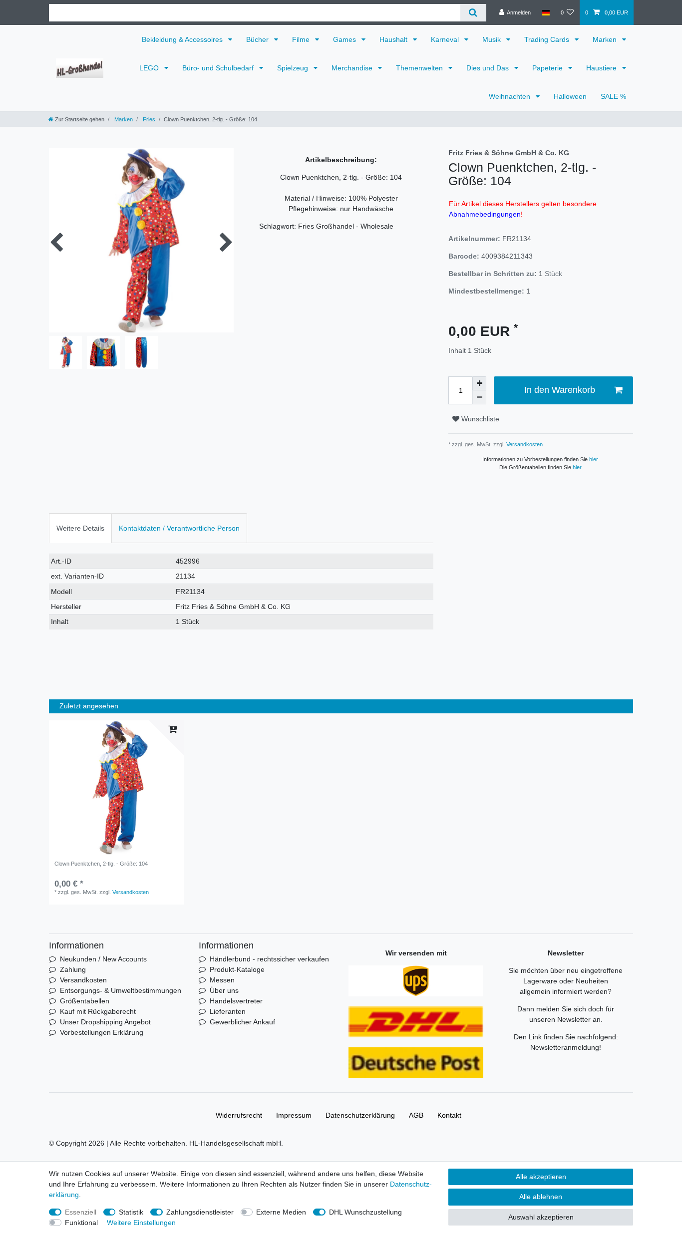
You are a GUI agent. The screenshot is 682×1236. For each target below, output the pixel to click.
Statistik (131, 1212)
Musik (492, 39)
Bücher (258, 39)
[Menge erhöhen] (479, 383)
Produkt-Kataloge (237, 969)
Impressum (294, 1115)
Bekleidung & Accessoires (183, 39)
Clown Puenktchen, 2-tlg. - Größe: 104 (101, 864)
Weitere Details (80, 528)
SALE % (613, 96)
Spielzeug (293, 68)
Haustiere (602, 68)
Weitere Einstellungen (141, 1223)
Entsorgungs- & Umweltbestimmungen (120, 990)
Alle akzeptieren (541, 1177)
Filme (302, 39)
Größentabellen (84, 1001)
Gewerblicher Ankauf (242, 1022)
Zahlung (73, 969)
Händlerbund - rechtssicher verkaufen (269, 959)
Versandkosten (524, 444)
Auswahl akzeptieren (541, 1217)
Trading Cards (547, 39)
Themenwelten (420, 68)
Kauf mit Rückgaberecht (98, 1011)
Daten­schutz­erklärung (360, 1115)
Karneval (446, 39)
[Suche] (473, 12)
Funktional (81, 1223)
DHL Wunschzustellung (365, 1212)
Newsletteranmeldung (564, 1047)
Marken (606, 39)
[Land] (545, 12)
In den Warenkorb (559, 390)
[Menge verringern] (479, 397)
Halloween (570, 96)
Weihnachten (510, 96)
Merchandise (353, 68)
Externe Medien (281, 1212)
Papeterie (548, 68)
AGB (416, 1115)
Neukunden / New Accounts (103, 959)
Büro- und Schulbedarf (219, 68)
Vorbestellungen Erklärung (101, 1032)
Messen (222, 980)
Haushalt (394, 39)
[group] (116, 787)
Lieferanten (228, 1011)
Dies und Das (488, 68)
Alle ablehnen (540, 1197)
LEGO (150, 68)
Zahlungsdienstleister (200, 1212)
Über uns (224, 990)
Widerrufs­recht (239, 1115)
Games (345, 39)
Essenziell (80, 1212)
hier (593, 459)
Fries (148, 119)
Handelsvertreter (236, 1001)
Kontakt (449, 1115)
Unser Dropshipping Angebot (105, 1022)
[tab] (80, 528)
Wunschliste (479, 419)
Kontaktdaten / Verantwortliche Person (179, 528)
